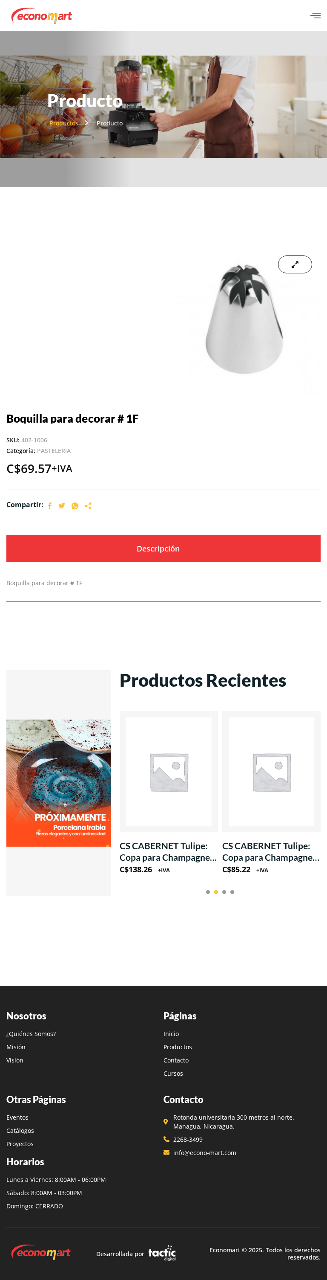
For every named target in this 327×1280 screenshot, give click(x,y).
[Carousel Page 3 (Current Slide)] (224, 892)
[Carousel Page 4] (232, 892)
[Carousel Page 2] (216, 892)
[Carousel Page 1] (208, 892)
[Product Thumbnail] (295, 264)
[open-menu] (315, 15)
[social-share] (50, 505)
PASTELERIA (54, 451)
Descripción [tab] (158, 548)
